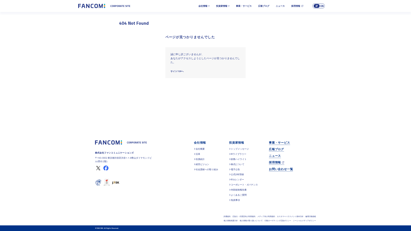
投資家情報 (221, 6)
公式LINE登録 (237, 174)
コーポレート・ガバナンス (244, 184)
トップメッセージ (240, 148)
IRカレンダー (237, 179)
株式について (237, 164)
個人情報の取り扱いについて (251, 220)
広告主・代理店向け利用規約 (243, 216)
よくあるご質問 (239, 195)
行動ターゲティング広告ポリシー (278, 220)
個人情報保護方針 (231, 220)
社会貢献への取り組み (207, 169)
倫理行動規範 (310, 216)
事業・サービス (244, 6)
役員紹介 (200, 159)
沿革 (198, 154)
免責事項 (235, 200)
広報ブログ (263, 6)
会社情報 (202, 6)
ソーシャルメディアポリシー (304, 220)
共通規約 (227, 216)
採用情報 (295, 6)
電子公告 (235, 169)
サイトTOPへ (177, 71)
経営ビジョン (202, 164)
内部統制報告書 (239, 189)
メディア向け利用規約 (266, 216)
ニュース (280, 6)
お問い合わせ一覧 (281, 169)
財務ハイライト (239, 159)
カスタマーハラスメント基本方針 (290, 216)
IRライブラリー (238, 154)
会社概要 (200, 148)
